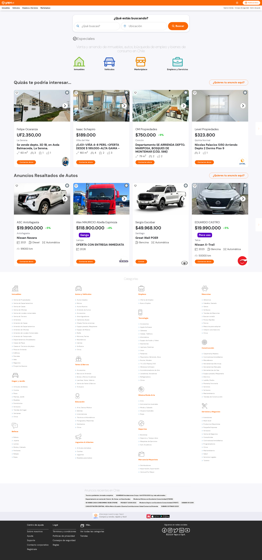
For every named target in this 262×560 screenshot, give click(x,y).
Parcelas (17, 356)
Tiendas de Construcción (212, 397)
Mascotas (206, 294)
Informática (144, 337)
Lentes (16, 444)
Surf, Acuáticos (146, 445)
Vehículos (16, 8)
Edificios (17, 353)
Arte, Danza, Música (84, 407)
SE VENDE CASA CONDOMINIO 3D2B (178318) (101, 503)
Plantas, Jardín (19, 397)
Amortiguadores (83, 316)
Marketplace (45, 8)
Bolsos (16, 437)
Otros (16, 417)
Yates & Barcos (82, 364)
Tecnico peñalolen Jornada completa (99, 495)
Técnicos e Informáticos (86, 417)
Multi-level (207, 421)
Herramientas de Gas (211, 370)
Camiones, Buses (83, 320)
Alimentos (207, 300)
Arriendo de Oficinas (21, 330)
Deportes (142, 429)
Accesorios (81, 313)
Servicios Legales (209, 457)
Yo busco (80, 387)
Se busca (17, 407)
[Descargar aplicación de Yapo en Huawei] (148, 516)
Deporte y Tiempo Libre (149, 438)
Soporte (31, 540)
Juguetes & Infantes (84, 442)
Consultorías (208, 437)
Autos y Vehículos (83, 294)
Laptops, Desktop (147, 347)
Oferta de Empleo (146, 300)
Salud (205, 454)
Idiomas (80, 411)
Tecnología (143, 318)
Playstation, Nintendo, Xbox (150, 357)
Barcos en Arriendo (84, 374)
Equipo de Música (83, 330)
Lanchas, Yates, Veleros (85, 380)
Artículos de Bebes (21, 387)
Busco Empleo (145, 303)
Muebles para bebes (84, 458)
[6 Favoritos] (76, 186)
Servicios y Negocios (211, 411)
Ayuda (30, 536)
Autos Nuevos (82, 306)
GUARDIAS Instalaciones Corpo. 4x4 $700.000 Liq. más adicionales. (141, 495)
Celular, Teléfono (146, 334)
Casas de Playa (19, 343)
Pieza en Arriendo (20, 349)
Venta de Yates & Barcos (86, 383)
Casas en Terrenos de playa (24, 346)
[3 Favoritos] (17, 93)
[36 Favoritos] (195, 93)
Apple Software (146, 327)
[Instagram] (170, 530)
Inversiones (207, 417)
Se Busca (80, 346)
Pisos (15, 393)
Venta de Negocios (210, 434)
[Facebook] (164, 530)
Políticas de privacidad (64, 536)
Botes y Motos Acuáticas (86, 377)
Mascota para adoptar (212, 326)
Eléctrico (206, 377)
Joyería (16, 440)
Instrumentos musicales (149, 404)
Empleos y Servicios (30, 8)
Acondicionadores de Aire (150, 370)
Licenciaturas (82, 414)
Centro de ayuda (255, 8)
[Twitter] (176, 530)
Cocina (16, 390)
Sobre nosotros (35, 531)
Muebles (17, 400)
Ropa (15, 457)
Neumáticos (81, 340)
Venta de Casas (19, 306)
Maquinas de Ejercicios (148, 441)
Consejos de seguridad (242, 8)
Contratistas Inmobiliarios (213, 357)
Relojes (16, 454)
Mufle (79, 333)
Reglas (56, 544)
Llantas (79, 343)
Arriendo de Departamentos (24, 326)
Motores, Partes (83, 336)
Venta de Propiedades (22, 300)
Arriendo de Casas (20, 323)
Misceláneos (208, 360)
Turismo (206, 460)
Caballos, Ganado (210, 303)
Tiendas (84, 536)
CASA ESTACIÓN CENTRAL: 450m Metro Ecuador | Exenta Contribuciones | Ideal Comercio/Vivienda (122, 506)
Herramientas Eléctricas (212, 364)
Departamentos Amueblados (24, 340)
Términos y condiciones (64, 531)
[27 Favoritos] (76, 93)
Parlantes (143, 354)
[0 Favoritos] (17, 186)
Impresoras (144, 344)
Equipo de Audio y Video (149, 340)
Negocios (17, 363)
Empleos (142, 294)
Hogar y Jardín (18, 381)
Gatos (205, 306)
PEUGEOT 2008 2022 (128, 503)
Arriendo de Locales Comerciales (26, 333)
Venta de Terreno (20, 316)
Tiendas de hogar (20, 410)
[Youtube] (187, 530)
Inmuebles (6, 8)
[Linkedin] (181, 530)
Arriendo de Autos (84, 310)
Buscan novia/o (209, 316)
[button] (65, 105)
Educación (80, 402)
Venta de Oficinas (20, 310)
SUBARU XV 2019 (188, 503)
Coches (80, 451)
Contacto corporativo (38, 544)
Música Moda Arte (146, 395)
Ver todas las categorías (92, 531)
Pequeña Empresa (210, 427)
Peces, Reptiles (209, 320)
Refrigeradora (145, 377)
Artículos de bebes (84, 448)
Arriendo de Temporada (23, 336)
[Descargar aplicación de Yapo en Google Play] (165, 516)
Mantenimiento (209, 393)
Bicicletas (143, 435)
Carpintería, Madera (210, 354)
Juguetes (80, 455)
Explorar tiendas (229, 8)
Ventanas (17, 413)
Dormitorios (18, 403)
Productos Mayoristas (211, 424)
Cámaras (143, 330)
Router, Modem (146, 360)
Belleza (15, 431)
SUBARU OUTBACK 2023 (170, 506)
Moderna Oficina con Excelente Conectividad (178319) (153, 499)
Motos (79, 303)
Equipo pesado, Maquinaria (87, 326)
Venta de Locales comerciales (25, 313)
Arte (142, 401)
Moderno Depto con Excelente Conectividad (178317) (158, 503)
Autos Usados (82, 300)
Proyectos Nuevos (20, 366)
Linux (142, 350)
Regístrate (32, 549)
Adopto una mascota (211, 330)
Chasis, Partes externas (85, 323)
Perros (205, 323)
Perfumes (17, 450)
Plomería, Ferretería (210, 383)
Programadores (209, 444)
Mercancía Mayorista (148, 459)
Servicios (206, 387)
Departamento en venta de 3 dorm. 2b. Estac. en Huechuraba (108, 499)
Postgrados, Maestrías (85, 421)
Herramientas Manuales (212, 367)
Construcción (208, 348)
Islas (15, 359)
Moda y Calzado (20, 447)
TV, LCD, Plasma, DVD (148, 364)
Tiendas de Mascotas (211, 313)
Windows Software (147, 367)
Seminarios (81, 424)
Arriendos (17, 320)
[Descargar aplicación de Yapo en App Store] (155, 516)
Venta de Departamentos (23, 303)
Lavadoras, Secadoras (148, 374)
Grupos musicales (147, 411)
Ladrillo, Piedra (208, 380)
